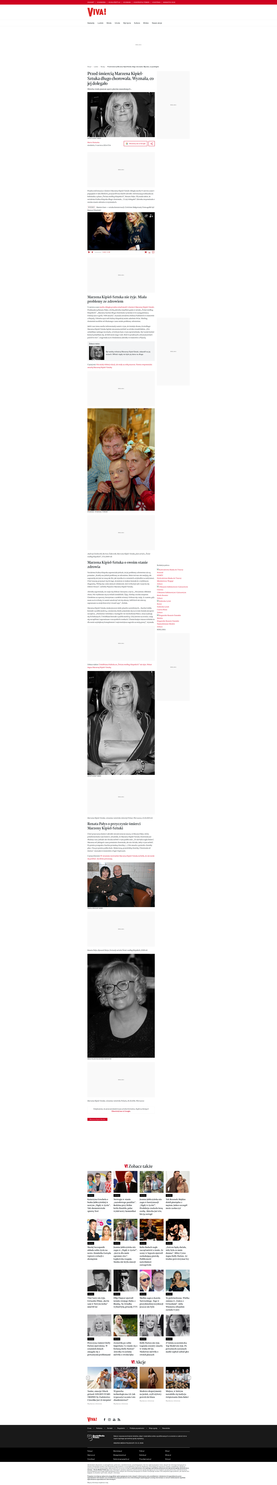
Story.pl (167, 1459)
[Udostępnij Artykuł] (151, 143)
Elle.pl (167, 1451)
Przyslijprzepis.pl (145, 1459)
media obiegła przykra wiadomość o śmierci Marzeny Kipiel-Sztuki (127, 307)
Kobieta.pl (142, 1455)
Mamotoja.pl (117, 1451)
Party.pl (90, 1451)
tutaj (106, 1482)
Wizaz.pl (168, 1455)
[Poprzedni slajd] (88, 1377)
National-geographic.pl (121, 1459)
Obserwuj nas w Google (137, 143)
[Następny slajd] (189, 1377)
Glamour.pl (91, 1455)
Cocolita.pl (91, 1459)
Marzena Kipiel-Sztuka (97, 1119)
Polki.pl (141, 1451)
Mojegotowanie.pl (119, 1455)
